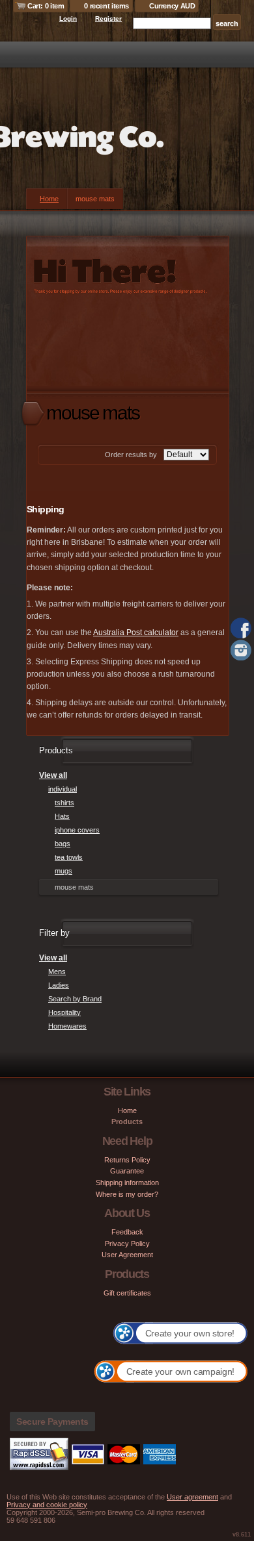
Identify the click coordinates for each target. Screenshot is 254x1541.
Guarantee (127, 1171)
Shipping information (127, 1182)
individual (62, 789)
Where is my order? (127, 1194)
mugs (63, 871)
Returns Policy (127, 1160)
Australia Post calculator (135, 632)
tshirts (64, 803)
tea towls (69, 857)
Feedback (127, 1232)
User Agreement (127, 1255)
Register (108, 18)
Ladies (58, 985)
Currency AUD (172, 6)
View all (53, 775)
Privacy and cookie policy (47, 1505)
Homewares (67, 1026)
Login (68, 18)
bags (62, 843)
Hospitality (64, 1012)
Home (49, 199)
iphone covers (77, 830)
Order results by (131, 454)
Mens (57, 971)
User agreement (192, 1497)
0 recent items (106, 6)
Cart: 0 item (45, 6)
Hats (62, 816)
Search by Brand (75, 999)
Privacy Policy (127, 1243)
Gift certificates (127, 1293)
